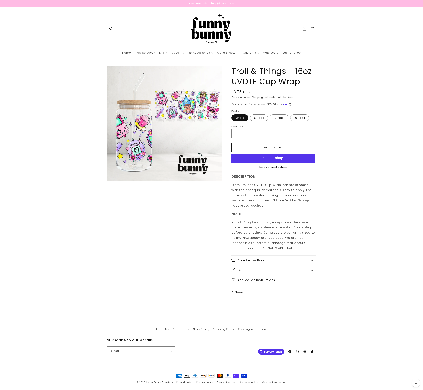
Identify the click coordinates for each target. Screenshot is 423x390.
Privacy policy (204, 382)
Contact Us (180, 329)
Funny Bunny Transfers (159, 382)
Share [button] (239, 292)
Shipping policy (249, 382)
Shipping (257, 97)
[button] (111, 29)
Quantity (237, 126)
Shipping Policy (223, 329)
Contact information (274, 382)
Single (239, 118)
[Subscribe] (171, 350)
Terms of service (227, 382)
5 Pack (259, 118)
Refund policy (184, 382)
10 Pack (279, 118)
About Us (162, 329)
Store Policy (200, 329)
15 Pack (299, 118)
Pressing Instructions (253, 329)
